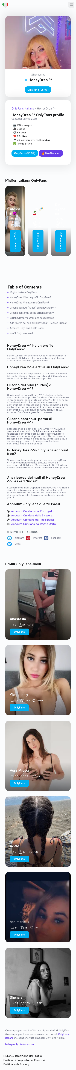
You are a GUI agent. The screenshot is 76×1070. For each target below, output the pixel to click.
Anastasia (18, 619)
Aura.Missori (20, 770)
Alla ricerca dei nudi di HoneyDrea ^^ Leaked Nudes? (38, 323)
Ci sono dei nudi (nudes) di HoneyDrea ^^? (33, 307)
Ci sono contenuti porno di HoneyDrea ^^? (32, 312)
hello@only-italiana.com (19, 1044)
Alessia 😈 (15, 211)
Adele (14, 846)
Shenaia (16, 997)
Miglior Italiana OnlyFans (23, 292)
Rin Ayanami (60, 209)
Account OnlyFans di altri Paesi (27, 328)
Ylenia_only (19, 695)
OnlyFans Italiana (22, 108)
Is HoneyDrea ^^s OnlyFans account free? (32, 317)
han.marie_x (19, 922)
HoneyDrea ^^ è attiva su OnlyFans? (29, 302)
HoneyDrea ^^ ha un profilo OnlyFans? (30, 297)
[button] (71, 5)
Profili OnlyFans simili (21, 333)
